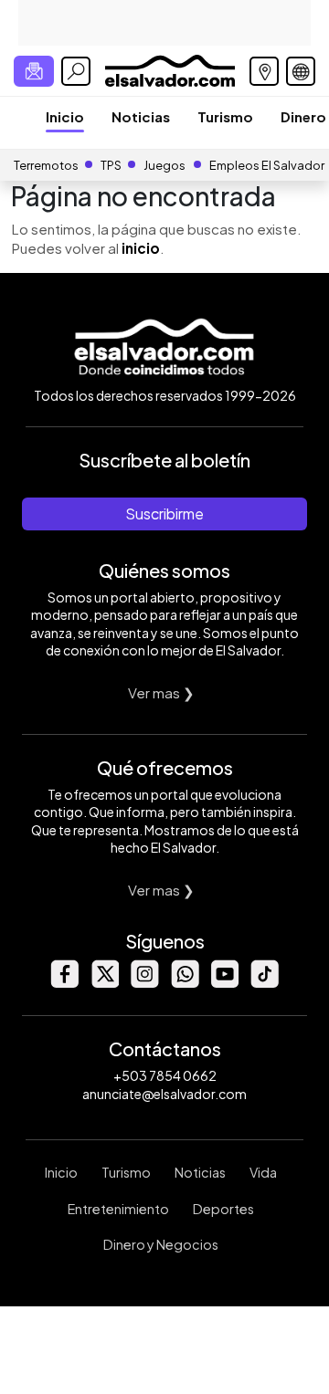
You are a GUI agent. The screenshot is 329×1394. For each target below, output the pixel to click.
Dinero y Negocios (160, 1244)
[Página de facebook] (64, 982)
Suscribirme (164, 513)
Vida (263, 1172)
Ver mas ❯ (161, 692)
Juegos (164, 165)
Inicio (65, 116)
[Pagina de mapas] (264, 71)
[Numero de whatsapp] (184, 982)
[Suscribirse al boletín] (34, 71)
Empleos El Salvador (266, 165)
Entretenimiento (118, 1208)
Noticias (140, 116)
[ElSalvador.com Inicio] (169, 69)
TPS (111, 165)
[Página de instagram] (144, 982)
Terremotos (46, 165)
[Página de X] (104, 982)
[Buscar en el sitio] (75, 71)
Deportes (223, 1208)
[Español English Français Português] (300, 71)
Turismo (225, 116)
